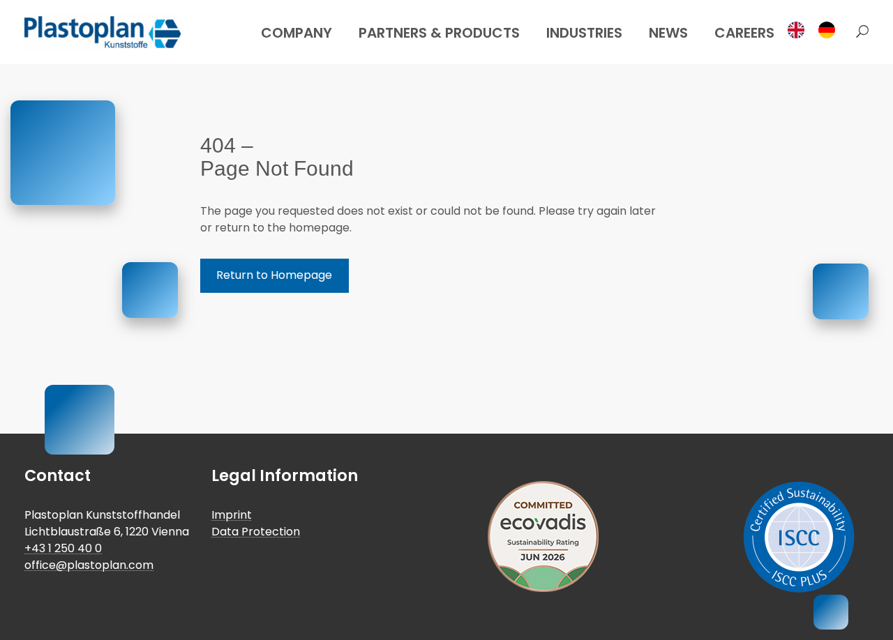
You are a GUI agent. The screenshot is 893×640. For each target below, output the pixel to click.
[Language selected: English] (815, 30)
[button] (859, 32)
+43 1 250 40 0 (63, 548)
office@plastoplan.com (88, 565)
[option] (830, 30)
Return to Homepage (274, 275)
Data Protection (255, 532)
